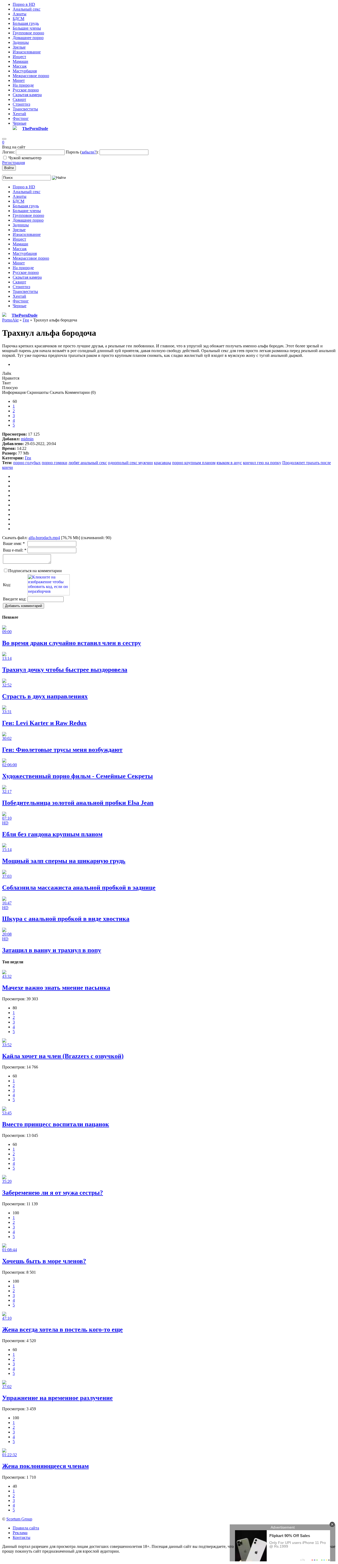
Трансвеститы (25, 109)
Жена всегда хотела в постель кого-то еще (62, 1329)
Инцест (19, 56)
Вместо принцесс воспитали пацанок (55, 1124)
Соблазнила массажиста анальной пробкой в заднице (79, 887)
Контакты (21, 1537)
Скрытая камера (27, 94)
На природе (23, 85)
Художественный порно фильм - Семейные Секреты (77, 776)
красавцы (162, 462)
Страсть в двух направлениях (45, 696)
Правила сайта (26, 1528)
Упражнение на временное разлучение (57, 1397)
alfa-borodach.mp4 (44, 537)
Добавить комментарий (23, 606)
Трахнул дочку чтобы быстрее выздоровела (64, 669)
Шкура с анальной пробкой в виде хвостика (65, 918)
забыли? (88, 152)
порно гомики (54, 462)
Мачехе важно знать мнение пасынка (56, 987)
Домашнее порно (28, 37)
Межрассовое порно (31, 75)
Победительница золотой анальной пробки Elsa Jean (77, 802)
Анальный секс (26, 9)
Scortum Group (19, 1519)
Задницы (21, 42)
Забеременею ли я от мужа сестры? (52, 1192)
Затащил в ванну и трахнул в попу (51, 950)
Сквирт (19, 99)
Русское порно (26, 90)
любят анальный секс (87, 462)
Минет (19, 80)
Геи (28, 458)
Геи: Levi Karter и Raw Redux (44, 723)
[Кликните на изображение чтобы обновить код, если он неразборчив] (48, 594)
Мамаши (20, 61)
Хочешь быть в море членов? (44, 1261)
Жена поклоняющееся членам (45, 1466)
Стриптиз (21, 104)
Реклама (20, 1532)
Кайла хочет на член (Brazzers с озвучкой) (63, 1056)
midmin (27, 439)
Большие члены (27, 28)
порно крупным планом (193, 462)
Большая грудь (26, 23)
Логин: (8, 152)
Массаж (20, 66)
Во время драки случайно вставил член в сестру (71, 642)
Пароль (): (82, 152)
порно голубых (27, 462)
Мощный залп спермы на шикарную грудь (63, 860)
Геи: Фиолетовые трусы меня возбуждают (62, 749)
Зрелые (19, 47)
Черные (19, 123)
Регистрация (13, 162)
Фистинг (21, 118)
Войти (9, 168)
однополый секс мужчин (130, 462)
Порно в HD (24, 4)
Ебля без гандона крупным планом (52, 834)
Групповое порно (28, 33)
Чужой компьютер (24, 158)
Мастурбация (25, 71)
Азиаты (19, 14)
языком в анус (229, 462)
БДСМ (18, 18)
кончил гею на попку (262, 462)
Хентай (19, 113)
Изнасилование (27, 52)
